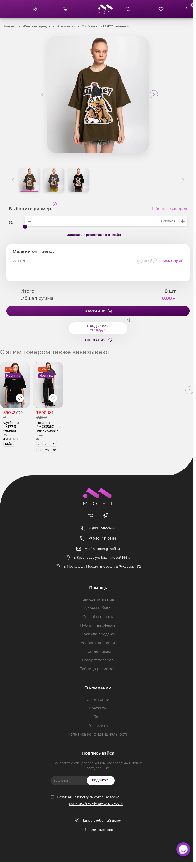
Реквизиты (98, 725)
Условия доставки (98, 642)
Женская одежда (36, 26)
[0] (188, 9)
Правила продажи (97, 634)
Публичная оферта (98, 625)
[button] (154, 94)
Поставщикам (98, 651)
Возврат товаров (98, 660)
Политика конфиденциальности (97, 734)
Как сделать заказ (98, 599)
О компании (98, 699)
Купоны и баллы (98, 608)
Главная (10, 26)
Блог (97, 717)
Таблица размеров (169, 209)
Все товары (66, 26)
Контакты (98, 708)
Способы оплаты (98, 616)
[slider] (25, 227)
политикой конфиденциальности (96, 803)
